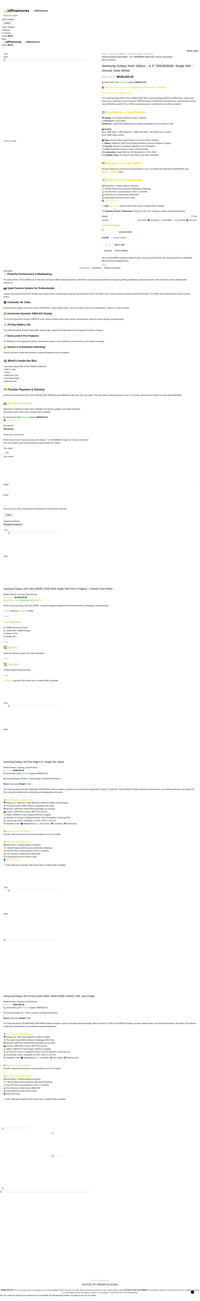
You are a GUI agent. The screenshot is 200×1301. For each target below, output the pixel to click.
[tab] (85, 268)
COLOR (105, 238)
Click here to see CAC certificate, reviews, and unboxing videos (159, 211)
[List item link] (25, 1161)
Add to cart (119, 245)
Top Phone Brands (135, 54)
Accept (4, 1299)
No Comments (79, 1162)
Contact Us (139, 1146)
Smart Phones (156, 258)
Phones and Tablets (117, 54)
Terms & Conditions (143, 1142)
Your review (8, 457)
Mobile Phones (134, 258)
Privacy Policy (141, 1133)
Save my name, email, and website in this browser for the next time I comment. (35, 509)
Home (104, 54)
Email (6, 495)
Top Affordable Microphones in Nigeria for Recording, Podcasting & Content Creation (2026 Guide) (87, 1138)
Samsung (149, 54)
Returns (138, 1138)
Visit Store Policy (13, 420)
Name (6, 484)
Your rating (8, 448)
